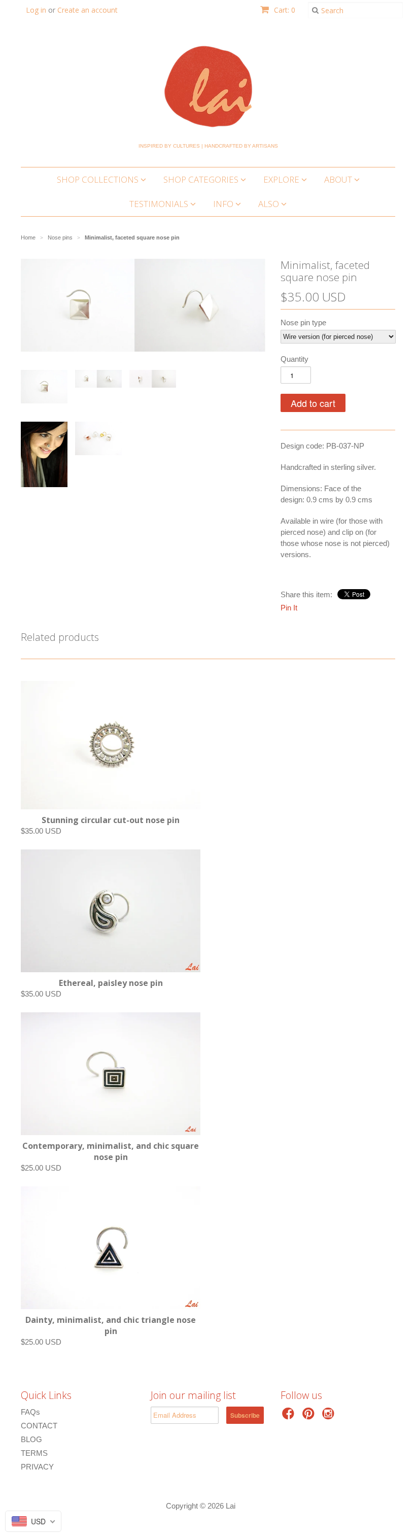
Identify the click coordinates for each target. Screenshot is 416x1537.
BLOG (31, 1439)
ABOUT (339, 179)
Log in (36, 10)
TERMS (34, 1453)
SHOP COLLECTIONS (99, 179)
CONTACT (39, 1425)
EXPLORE (282, 179)
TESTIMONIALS (159, 204)
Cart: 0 (283, 10)
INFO (224, 204)
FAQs (30, 1412)
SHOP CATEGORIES (201, 179)
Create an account (87, 10)
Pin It (289, 607)
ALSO (269, 204)
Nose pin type (303, 322)
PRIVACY (37, 1466)
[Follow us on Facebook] (289, 1416)
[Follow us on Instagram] (329, 1416)
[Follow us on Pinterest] (310, 1416)
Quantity (294, 359)
